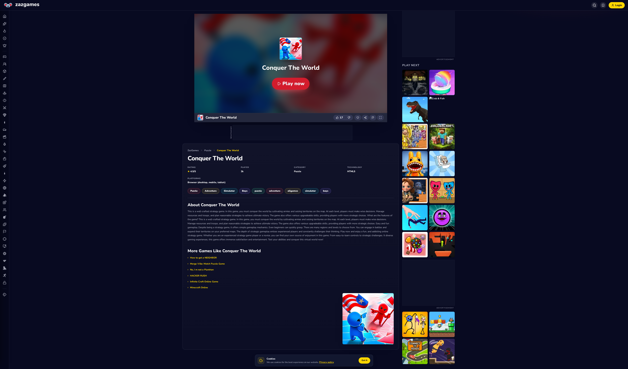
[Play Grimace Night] (442, 217)
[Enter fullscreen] (380, 117)
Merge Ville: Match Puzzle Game (207, 263)
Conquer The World (228, 150)
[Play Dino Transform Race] (415, 109)
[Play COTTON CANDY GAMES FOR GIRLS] (442, 82)
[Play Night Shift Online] (415, 163)
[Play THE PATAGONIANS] (415, 82)
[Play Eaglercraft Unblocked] (442, 136)
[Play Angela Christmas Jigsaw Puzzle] (415, 190)
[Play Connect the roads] (415, 351)
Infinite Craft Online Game (204, 281)
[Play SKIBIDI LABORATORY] (442, 163)
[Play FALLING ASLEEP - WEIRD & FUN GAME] (415, 217)
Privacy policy (326, 362)
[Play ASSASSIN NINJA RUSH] (442, 351)
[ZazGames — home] (21, 5)
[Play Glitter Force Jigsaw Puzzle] (415, 136)
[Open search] (594, 5)
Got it (364, 360)
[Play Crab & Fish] (442, 109)
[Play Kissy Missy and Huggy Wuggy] (442, 190)
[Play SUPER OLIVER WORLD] (442, 324)
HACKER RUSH (198, 275)
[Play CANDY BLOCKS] (415, 244)
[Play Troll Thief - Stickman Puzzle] (415, 324)
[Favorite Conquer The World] (357, 117)
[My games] (603, 5)
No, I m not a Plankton (202, 269)
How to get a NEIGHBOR (203, 257)
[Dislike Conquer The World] (349, 117)
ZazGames (193, 150)
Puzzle (207, 150)
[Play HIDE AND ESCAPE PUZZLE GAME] (442, 244)
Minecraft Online (199, 287)
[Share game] (365, 117)
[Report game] (372, 117)
